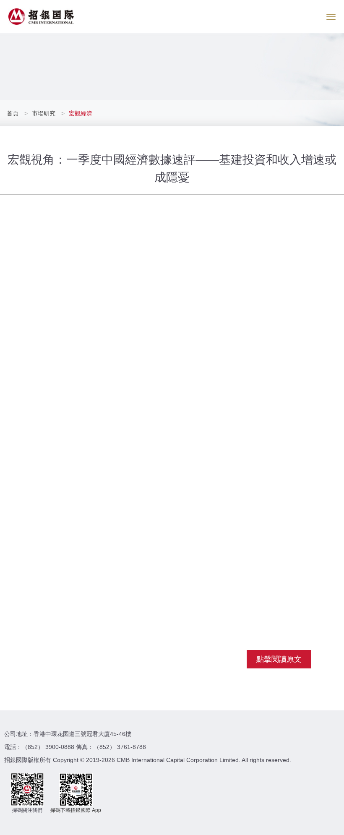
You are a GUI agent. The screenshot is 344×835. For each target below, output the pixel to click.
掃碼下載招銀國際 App (75, 810)
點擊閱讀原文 (279, 659)
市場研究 (43, 113)
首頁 (13, 113)
